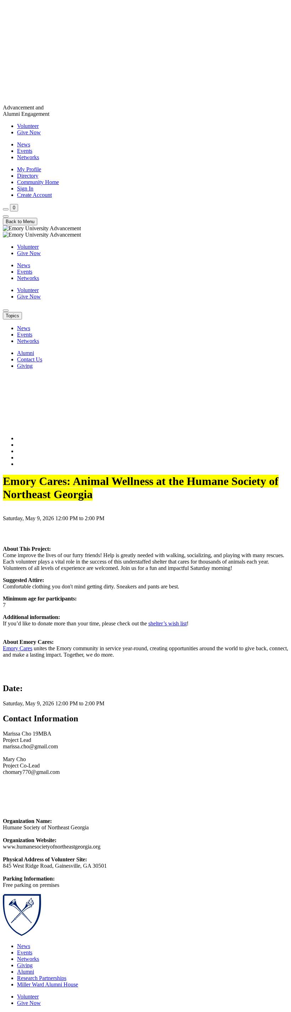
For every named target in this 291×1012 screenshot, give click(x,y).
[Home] (145, 53)
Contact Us (29, 359)
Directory (27, 176)
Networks (28, 157)
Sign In (25, 188)
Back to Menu (20, 221)
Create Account (34, 195)
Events (24, 151)
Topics (12, 315)
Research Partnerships (41, 978)
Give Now (29, 132)
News (23, 144)
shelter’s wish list (167, 623)
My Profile (29, 169)
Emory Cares (17, 648)
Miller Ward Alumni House (47, 984)
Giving (25, 366)
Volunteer (28, 126)
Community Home (38, 182)
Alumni (25, 353)
